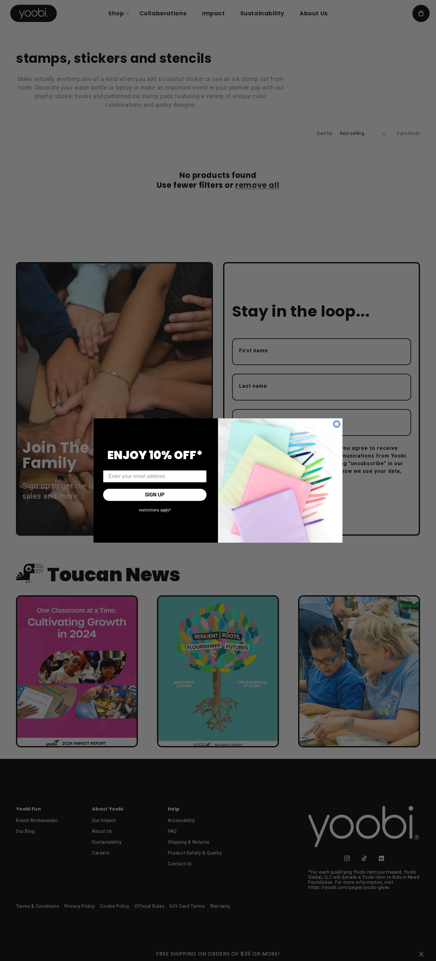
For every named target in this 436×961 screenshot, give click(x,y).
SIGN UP (155, 495)
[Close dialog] (337, 424)
